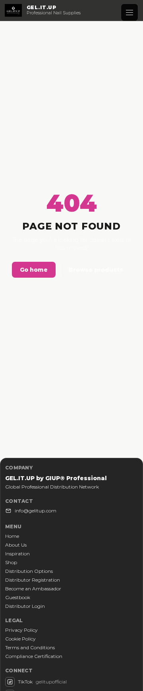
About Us (16, 545)
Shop (11, 562)
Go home (34, 269)
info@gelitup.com (35, 511)
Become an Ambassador (33, 589)
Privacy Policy (21, 630)
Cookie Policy (20, 639)
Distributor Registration (32, 580)
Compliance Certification (33, 656)
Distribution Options (29, 571)
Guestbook (17, 597)
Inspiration (17, 554)
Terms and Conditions (30, 647)
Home (12, 536)
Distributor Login (25, 606)
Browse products (96, 269)
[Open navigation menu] (129, 12)
